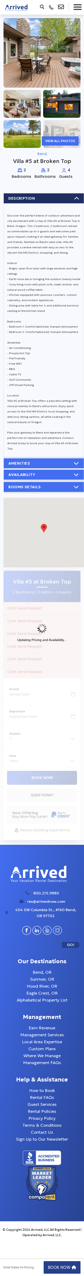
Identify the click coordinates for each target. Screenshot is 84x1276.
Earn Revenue (42, 1027)
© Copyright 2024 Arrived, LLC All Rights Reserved (41, 1230)
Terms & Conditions (42, 1125)
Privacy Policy (42, 1118)
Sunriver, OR (42, 979)
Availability (21, 474)
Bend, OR (42, 972)
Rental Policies (42, 1111)
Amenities (19, 463)
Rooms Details (24, 487)
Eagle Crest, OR (42, 993)
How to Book (42, 1090)
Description (21, 198)
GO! (70, 944)
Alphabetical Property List (42, 1000)
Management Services (42, 1034)
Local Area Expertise (42, 1041)
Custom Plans (42, 1048)
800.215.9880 (46, 893)
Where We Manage (42, 1055)
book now (60, 1267)
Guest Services (42, 1104)
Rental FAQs (42, 1097)
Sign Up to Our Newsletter (42, 1139)
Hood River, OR (42, 986)
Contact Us (42, 1132)
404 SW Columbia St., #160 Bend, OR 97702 (45, 912)
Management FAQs (42, 1062)
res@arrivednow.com (46, 901)
